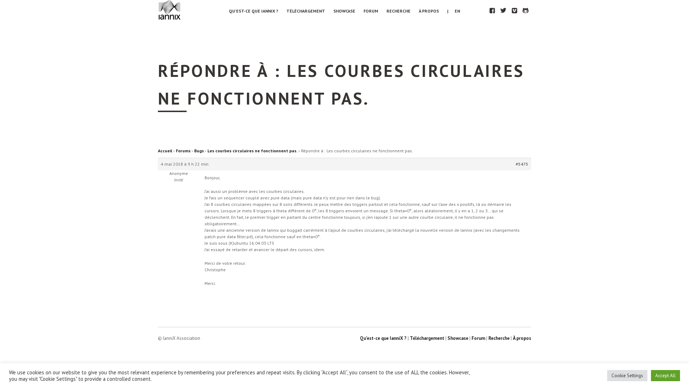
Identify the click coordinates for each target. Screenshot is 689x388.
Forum (371, 11)
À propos (429, 11)
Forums (183, 150)
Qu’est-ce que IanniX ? (253, 11)
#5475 (522, 164)
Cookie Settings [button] (627, 376)
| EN (453, 11)
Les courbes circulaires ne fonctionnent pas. (252, 150)
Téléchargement (305, 11)
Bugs (199, 150)
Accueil (165, 150)
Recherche (398, 11)
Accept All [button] (665, 376)
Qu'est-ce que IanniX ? (383, 338)
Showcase (344, 11)
